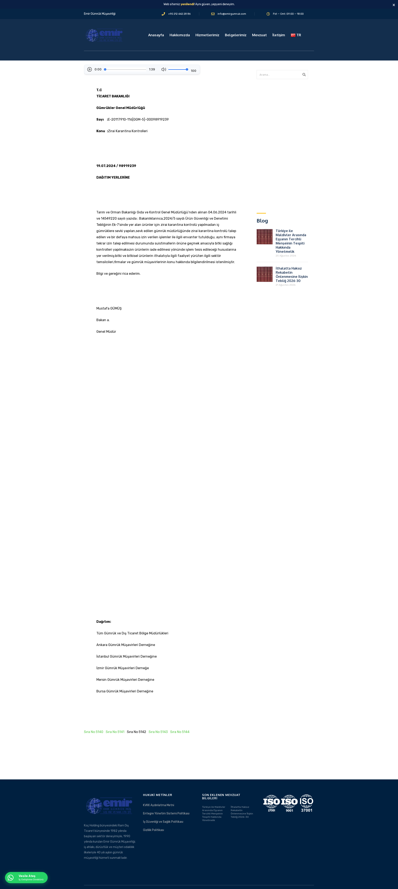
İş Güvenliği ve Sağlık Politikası (163, 822)
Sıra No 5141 (115, 732)
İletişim (278, 35)
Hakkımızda (180, 35)
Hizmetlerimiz (207, 35)
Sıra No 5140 (93, 732)
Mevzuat (259, 35)
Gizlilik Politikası (153, 830)
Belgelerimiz (235, 35)
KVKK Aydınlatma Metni (158, 805)
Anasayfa (156, 35)
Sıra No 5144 (179, 732)
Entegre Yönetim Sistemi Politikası (166, 813)
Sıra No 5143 (158, 732)
